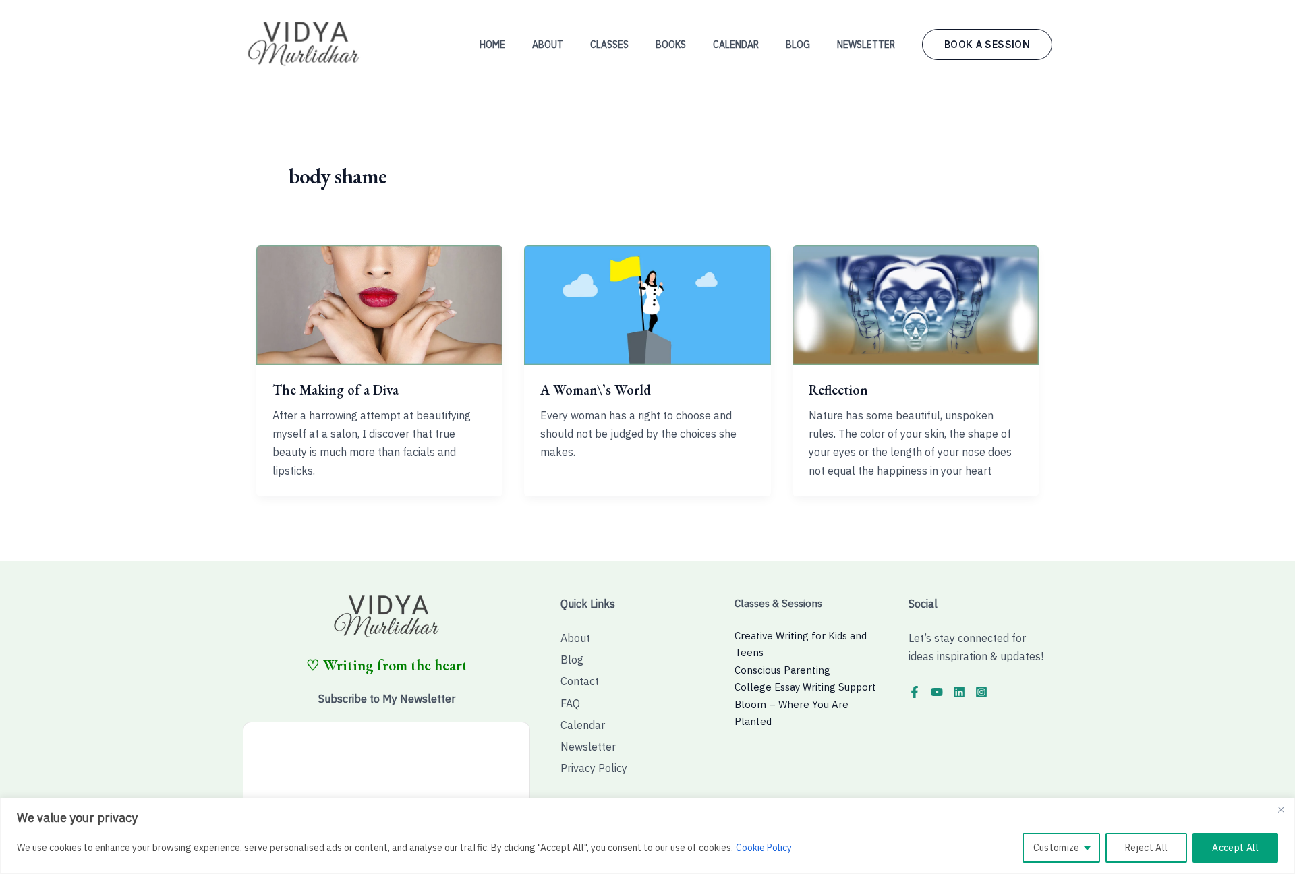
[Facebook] (915, 692)
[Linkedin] (959, 692)
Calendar (736, 44)
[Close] (1281, 809)
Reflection (838, 390)
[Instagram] (981, 692)
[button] (987, 44)
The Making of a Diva (335, 390)
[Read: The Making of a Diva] (379, 304)
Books (671, 44)
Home (492, 44)
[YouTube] (937, 692)
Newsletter (866, 44)
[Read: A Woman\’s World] (647, 304)
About (547, 44)
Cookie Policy (764, 848)
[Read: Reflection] (916, 304)
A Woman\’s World (595, 390)
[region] (647, 836)
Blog (798, 44)
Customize (1056, 848)
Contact (579, 681)
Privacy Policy (593, 768)
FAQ (570, 703)
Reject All (1146, 848)
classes (609, 44)
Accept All (1235, 848)
